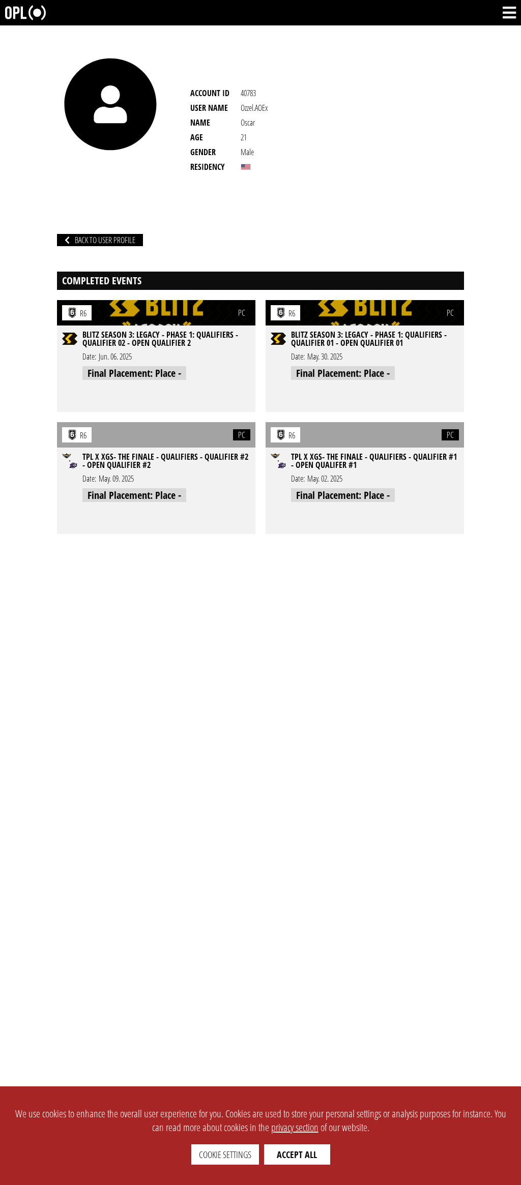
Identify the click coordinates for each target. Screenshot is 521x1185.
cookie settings (225, 1154)
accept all (297, 1154)
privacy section (295, 1127)
